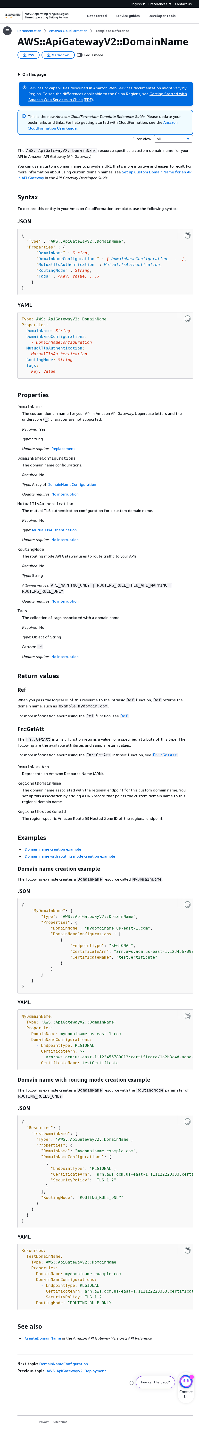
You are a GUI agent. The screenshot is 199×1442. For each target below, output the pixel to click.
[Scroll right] (179, 16)
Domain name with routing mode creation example (70, 856)
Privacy (44, 1422)
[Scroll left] (83, 16)
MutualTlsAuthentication (132, 264)
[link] (112, 30)
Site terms (60, 1422)
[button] (32, 74)
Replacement (63, 448)
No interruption (65, 494)
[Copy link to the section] (14, 197)
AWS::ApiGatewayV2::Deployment (76, 1370)
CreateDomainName (43, 1338)
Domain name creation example (53, 849)
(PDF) (88, 99)
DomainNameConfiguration (139, 258)
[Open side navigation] (7, 30)
